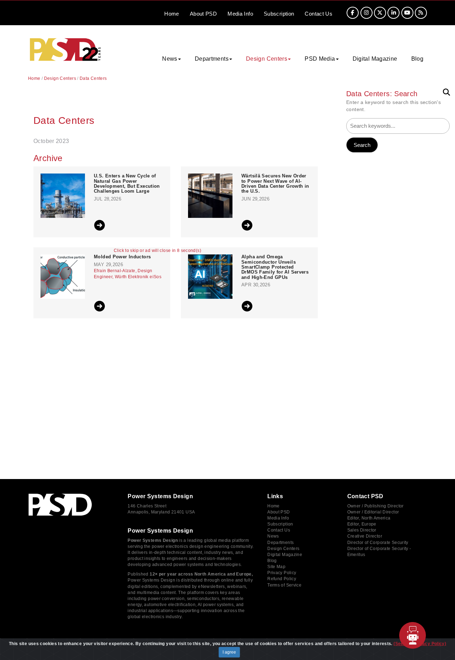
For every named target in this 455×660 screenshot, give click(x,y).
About (203, 14)
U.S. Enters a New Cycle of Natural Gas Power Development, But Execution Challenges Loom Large (127, 184)
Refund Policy (281, 578)
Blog (417, 59)
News (273, 536)
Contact (318, 14)
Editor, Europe (361, 524)
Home (171, 14)
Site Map (276, 566)
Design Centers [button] (266, 59)
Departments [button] (212, 59)
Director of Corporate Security (377, 542)
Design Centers (60, 78)
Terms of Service (284, 585)
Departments (280, 542)
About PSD (278, 512)
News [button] (169, 59)
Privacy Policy (281, 572)
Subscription (279, 14)
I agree (229, 652)
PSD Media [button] (320, 59)
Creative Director (364, 536)
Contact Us (278, 530)
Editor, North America (369, 518)
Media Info (278, 518)
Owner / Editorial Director (373, 512)
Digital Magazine (375, 59)
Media (240, 14)
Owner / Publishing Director (375, 506)
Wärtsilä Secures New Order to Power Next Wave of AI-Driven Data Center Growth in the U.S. (275, 184)
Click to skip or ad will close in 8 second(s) (157, 250)
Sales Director (361, 530)
